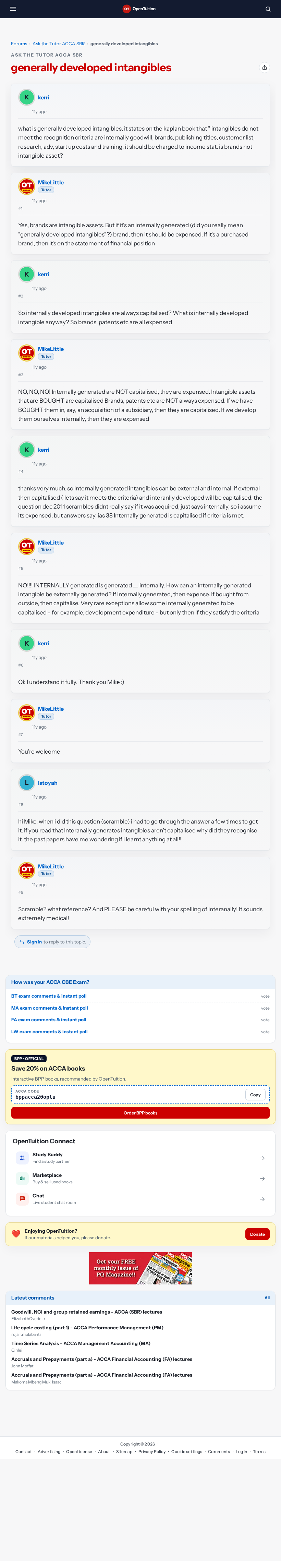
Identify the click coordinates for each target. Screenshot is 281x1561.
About (104, 1451)
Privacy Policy (152, 1451)
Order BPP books (140, 1112)
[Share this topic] (264, 67)
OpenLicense (79, 1451)
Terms (259, 1451)
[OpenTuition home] (140, 8)
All (267, 1297)
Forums (19, 43)
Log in (241, 1451)
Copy (255, 1094)
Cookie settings (186, 1451)
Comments (219, 1451)
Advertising (49, 1451)
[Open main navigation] (13, 8)
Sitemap (124, 1451)
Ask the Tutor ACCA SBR (59, 43)
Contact (23, 1451)
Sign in (34, 941)
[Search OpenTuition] (268, 8)
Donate (257, 1234)
